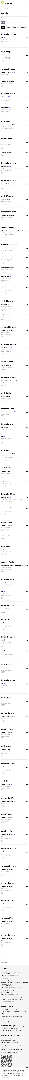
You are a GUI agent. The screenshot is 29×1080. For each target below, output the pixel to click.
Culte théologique (5, 347)
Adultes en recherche (6, 152)
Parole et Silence (5, 199)
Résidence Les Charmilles (7, 81)
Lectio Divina (4, 287)
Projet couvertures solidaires (8, 124)
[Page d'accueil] (1, 8)
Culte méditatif (5, 166)
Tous (3, 27)
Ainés (8, 27)
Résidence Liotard (5, 55)
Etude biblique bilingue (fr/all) (9, 380)
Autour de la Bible (5, 184)
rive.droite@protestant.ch (11, 975)
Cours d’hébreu (5, 304)
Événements (23, 27)
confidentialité (5, 1077)
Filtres (3, 22)
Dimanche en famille (6, 508)
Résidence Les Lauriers (7, 330)
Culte (2, 37)
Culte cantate (4, 96)
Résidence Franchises (6, 142)
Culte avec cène (5, 276)
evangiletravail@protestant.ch (12, 987)
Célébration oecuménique (7, 248)
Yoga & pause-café (6, 365)
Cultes (14, 27)
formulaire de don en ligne (19, 1045)
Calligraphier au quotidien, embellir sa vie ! (12, 230)
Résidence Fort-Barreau (7, 72)
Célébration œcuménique (7, 267)
